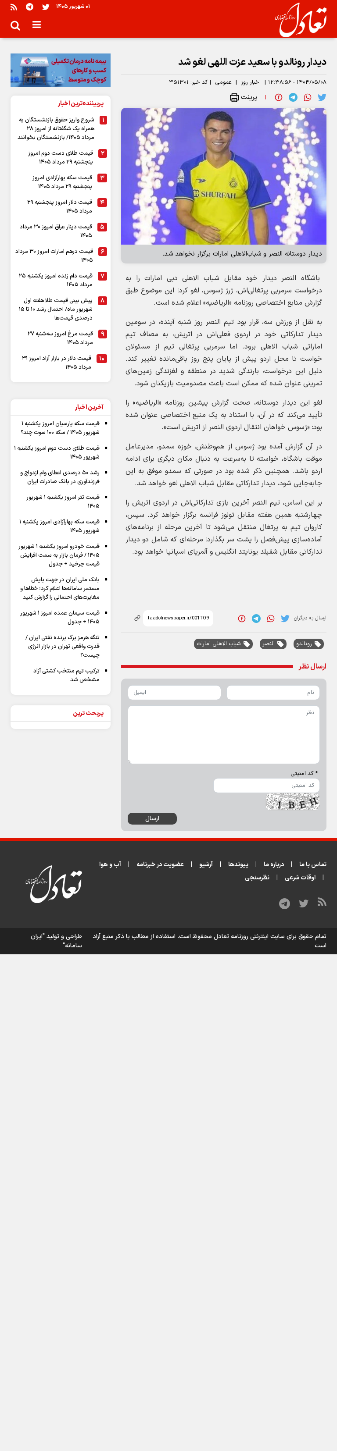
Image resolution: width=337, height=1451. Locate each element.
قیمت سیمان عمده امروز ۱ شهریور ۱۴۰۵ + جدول (60, 617)
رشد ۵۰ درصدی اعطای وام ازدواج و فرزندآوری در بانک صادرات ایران (60, 477)
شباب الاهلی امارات (219, 644)
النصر (268, 644)
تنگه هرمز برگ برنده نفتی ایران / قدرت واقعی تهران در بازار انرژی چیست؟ (62, 646)
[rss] (14, 7)
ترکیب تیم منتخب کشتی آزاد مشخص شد (66, 675)
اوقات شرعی (300, 877)
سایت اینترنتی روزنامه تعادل (249, 936)
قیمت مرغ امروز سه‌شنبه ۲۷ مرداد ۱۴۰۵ (60, 338)
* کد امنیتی (304, 773)
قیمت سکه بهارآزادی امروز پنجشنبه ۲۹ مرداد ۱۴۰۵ (62, 182)
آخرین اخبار (89, 407)
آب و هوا (110, 864)
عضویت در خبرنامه (160, 864)
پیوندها (238, 864)
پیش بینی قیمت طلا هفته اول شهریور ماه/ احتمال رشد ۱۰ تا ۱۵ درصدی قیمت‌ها (56, 309)
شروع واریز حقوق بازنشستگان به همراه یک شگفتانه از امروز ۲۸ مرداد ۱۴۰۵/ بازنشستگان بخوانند (56, 129)
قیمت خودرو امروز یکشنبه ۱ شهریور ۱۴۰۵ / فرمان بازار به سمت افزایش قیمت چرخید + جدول (59, 555)
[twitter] (322, 97)
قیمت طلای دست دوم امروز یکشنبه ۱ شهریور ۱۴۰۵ (57, 453)
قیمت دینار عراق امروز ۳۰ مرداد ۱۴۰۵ (56, 231)
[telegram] (293, 97)
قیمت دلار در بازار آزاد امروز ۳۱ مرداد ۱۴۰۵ (56, 363)
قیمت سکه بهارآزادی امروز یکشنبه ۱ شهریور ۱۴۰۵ (59, 526)
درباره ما (274, 864)
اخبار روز (251, 82)
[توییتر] (46, 7)
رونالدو (304, 644)
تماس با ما (312, 864)
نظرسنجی (257, 877)
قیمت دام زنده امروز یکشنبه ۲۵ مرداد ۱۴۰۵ (56, 280)
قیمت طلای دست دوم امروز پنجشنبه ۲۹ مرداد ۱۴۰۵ (60, 158)
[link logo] (297, 20)
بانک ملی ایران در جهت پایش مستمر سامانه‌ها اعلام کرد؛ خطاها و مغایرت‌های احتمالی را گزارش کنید (60, 589)
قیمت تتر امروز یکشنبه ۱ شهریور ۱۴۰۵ (63, 502)
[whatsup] (307, 97)
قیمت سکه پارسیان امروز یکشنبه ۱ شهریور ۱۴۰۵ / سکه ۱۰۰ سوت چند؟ (60, 428)
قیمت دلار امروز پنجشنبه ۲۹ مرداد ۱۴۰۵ (59, 207)
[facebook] (278, 97)
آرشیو (206, 864)
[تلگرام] (29, 7)
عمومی (223, 82)
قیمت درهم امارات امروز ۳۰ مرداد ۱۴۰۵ (54, 256)
